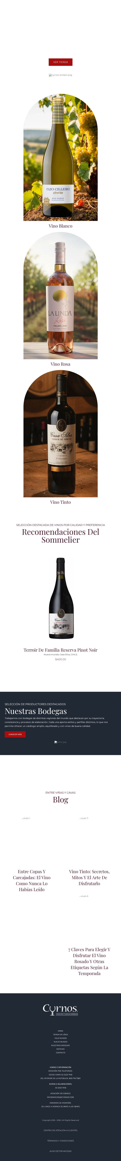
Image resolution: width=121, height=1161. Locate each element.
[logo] (60, 1005)
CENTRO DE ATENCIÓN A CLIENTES (60, 1130)
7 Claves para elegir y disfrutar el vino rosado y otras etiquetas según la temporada (89, 912)
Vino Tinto (60, 502)
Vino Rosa (60, 364)
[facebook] (6, 9)
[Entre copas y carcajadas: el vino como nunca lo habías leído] (31, 840)
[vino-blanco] (60, 95)
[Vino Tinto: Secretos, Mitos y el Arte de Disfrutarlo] (89, 840)
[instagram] (11, 9)
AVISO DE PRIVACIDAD (61, 1151)
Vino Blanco (60, 226)
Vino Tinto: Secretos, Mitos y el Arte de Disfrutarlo (89, 836)
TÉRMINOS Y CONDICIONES (60, 1141)
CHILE (74, 654)
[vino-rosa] (60, 233)
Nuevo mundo (51, 654)
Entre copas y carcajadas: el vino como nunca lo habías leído (32, 836)
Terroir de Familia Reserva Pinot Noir (60, 650)
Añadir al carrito (61, 596)
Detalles (61, 600)
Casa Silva (65, 654)
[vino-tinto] (60, 371)
